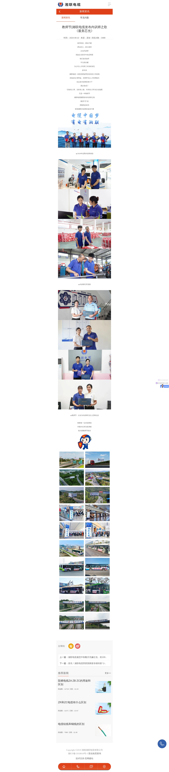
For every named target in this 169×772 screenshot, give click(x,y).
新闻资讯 (66, 17)
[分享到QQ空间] (71, 646)
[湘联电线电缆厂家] (67, 2)
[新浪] (77, 646)
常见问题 (84, 17)
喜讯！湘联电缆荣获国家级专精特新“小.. (87, 663)
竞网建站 (89, 758)
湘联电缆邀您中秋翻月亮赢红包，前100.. (87, 657)
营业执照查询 (94, 753)
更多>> (108, 673)
